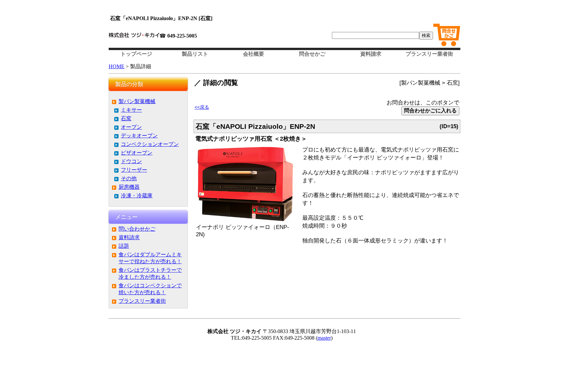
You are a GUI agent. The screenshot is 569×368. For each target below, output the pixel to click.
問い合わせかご (137, 229)
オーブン (131, 127)
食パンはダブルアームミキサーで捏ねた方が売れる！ (150, 258)
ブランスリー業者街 (429, 54)
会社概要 (253, 54)
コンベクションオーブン (150, 144)
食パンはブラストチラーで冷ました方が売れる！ (150, 273)
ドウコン (131, 161)
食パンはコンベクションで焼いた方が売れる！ (150, 289)
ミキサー (131, 110)
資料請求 (370, 54)
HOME (116, 66)
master (324, 338)
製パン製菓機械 (137, 101)
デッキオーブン (139, 135)
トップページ (136, 54)
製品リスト (195, 54)
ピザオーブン (136, 153)
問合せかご (312, 54)
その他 (129, 178)
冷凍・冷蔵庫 (136, 195)
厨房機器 (129, 187)
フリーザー (134, 170)
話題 (124, 246)
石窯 (126, 118)
